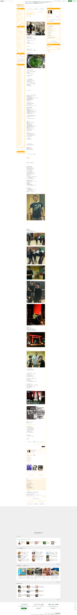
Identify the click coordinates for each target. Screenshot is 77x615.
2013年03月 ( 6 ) (20, 131)
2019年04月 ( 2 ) (20, 69)
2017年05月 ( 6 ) (20, 87)
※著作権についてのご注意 (50, 51)
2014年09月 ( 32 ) (20, 116)
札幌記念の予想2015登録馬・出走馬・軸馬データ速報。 (53, 38)
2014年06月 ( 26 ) (20, 119)
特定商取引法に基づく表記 (54, 614)
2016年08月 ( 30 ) (20, 97)
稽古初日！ (19, 15)
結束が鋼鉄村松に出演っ (31, 13)
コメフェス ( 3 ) (19, 48)
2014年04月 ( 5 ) (20, 121)
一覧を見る (58, 39)
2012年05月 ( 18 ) (20, 136)
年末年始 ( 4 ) (19, 29)
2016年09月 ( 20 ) (20, 96)
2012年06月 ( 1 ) (20, 135)
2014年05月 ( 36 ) (20, 120)
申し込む (53, 608)
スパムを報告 (33, 614)
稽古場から (30, 16)
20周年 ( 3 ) (19, 43)
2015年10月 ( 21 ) (20, 102)
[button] (75, 606)
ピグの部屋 (57, 11)
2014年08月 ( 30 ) (20, 117)
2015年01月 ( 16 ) (20, 112)
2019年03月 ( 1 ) (20, 70)
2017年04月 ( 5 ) (20, 88)
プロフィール (53, 11)
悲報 (18, 17)
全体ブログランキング (50, 16)
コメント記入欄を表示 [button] (42, 478)
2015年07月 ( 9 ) (20, 105)
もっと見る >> (28, 462)
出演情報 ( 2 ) (19, 30)
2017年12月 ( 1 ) (19, 82)
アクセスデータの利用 (47, 614)
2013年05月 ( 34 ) (20, 129)
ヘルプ (59, 614)
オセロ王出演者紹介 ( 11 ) (21, 32)
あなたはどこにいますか (20, 22)
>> (22, 55)
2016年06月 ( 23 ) (20, 99)
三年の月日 (28, 456)
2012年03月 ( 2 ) (20, 138)
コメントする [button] (36, 442)
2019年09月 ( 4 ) (20, 67)
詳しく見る (38, 608)
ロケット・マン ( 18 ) (20, 42)
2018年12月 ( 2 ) (20, 72)
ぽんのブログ (49, 32)
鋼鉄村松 (53, 10)
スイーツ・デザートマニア (21, 550)
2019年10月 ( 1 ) (20, 66)
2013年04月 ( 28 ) (20, 130)
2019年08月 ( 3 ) (20, 68)
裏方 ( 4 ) (19, 41)
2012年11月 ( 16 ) (20, 132)
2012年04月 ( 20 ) (20, 137)
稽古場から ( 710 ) (20, 28)
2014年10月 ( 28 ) (20, 115)
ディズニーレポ (48, 550)
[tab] (22, 539)
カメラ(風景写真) (34, 550)
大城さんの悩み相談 (29, 458)
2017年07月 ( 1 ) (20, 85)
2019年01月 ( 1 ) (20, 71)
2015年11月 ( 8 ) (19, 101)
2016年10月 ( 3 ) (20, 95)
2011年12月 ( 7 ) (19, 139)
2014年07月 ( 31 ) (20, 118)
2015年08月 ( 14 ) (20, 104)
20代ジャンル (49, 17)
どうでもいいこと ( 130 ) (21, 33)
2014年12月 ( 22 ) (20, 113)
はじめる (24, 608)
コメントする (36, 498)
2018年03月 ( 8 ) (20, 80)
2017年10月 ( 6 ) (20, 84)
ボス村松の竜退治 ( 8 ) (20, 31)
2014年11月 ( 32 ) (20, 114)
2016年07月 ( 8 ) (20, 98)
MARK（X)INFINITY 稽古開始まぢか (20, 19)
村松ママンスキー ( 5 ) (20, 44)
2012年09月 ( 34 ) (20, 134)
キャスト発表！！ (29, 460)
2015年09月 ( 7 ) (20, 103)
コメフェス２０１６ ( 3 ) (20, 47)
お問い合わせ (37, 614)
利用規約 (42, 614)
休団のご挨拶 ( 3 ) (20, 45)
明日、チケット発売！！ (20, 16)
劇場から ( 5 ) (19, 46)
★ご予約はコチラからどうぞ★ (31, 424)
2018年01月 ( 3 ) (20, 81)
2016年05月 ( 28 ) (20, 100)
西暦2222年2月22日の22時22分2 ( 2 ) (21, 39)
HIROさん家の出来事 (50, 27)
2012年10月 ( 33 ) (20, 133)
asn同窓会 (49, 34)
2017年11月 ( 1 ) (19, 83)
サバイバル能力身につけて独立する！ (52, 36)
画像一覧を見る (22, 24)
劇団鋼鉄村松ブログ (22, 5)
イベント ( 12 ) (19, 40)
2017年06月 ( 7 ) (20, 86)
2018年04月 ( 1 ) (20, 79)
